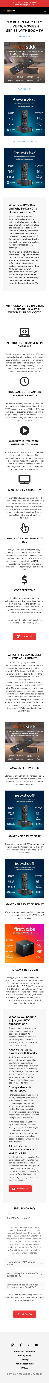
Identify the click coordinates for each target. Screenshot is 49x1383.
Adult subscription (25, 1363)
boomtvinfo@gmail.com (24, 5)
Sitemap (24, 1359)
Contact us (27, 636)
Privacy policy (24, 1355)
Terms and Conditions (24, 1351)
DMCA (24, 1367)
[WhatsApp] (13, 1345)
